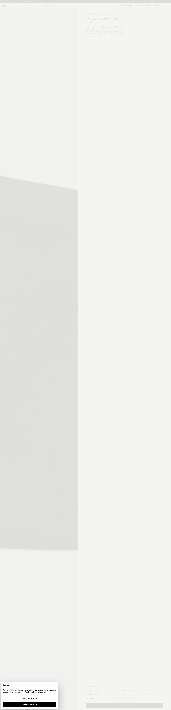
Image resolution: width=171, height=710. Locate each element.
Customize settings (30, 698)
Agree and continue (29, 704)
